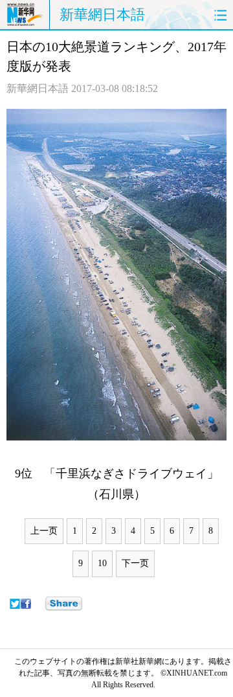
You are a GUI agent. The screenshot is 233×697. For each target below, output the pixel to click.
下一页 (135, 563)
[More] (63, 604)
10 (102, 563)
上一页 (44, 531)
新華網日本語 (102, 14)
